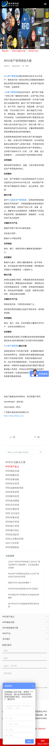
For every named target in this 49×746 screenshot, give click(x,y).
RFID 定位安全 (13, 513)
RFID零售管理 (12, 491)
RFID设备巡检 (12, 479)
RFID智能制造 (12, 547)
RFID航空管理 (12, 521)
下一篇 (37, 437)
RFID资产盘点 (33, 51)
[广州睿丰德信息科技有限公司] (10, 4)
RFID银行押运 (12, 530)
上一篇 (12, 437)
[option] (24, 28)
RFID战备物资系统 (14, 487)
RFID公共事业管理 (14, 538)
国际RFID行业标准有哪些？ (19, 582)
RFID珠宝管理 (12, 483)
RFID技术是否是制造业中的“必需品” (23, 588)
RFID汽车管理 (12, 504)
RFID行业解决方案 (18, 51)
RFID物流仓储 (12, 470)
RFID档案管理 (12, 475)
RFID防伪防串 (12, 534)
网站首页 (5, 51)
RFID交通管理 (12, 509)
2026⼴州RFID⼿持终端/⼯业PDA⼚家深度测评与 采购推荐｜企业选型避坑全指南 (24, 564)
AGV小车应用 (12, 542)
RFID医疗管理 (12, 525)
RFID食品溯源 (12, 500)
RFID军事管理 (12, 517)
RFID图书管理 (12, 496)
